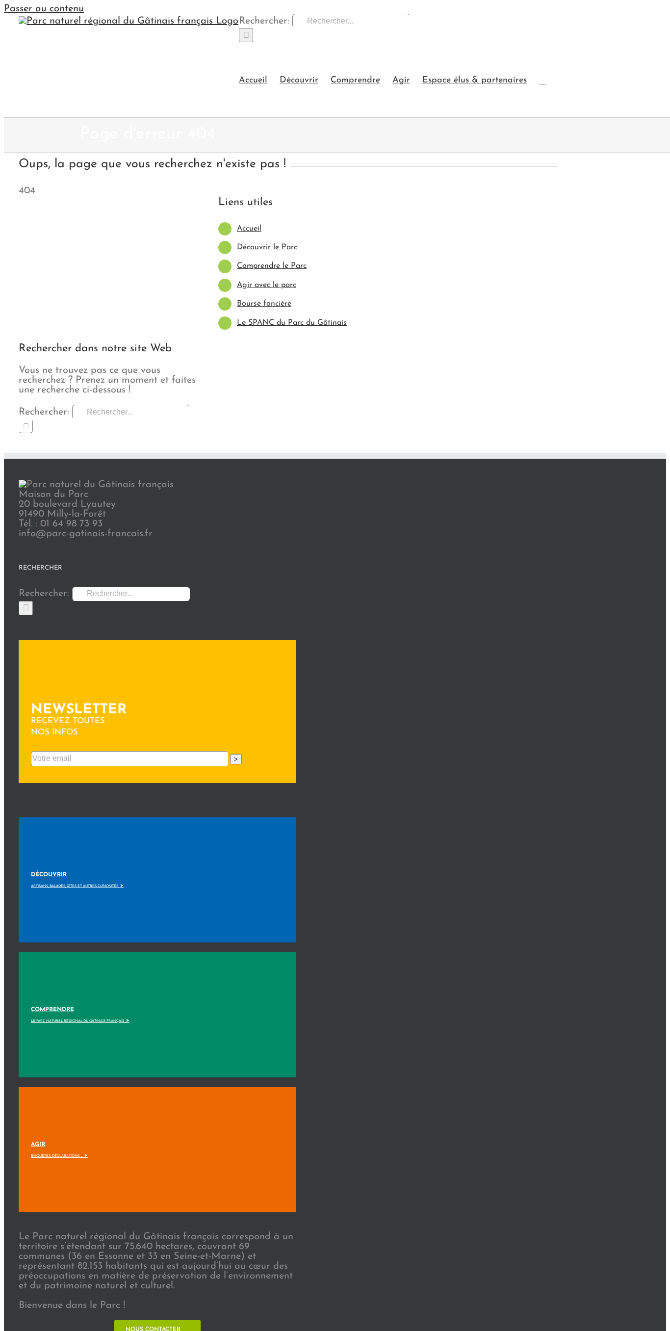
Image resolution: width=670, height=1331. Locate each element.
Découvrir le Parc (267, 247)
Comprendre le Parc (272, 266)
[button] (542, 79)
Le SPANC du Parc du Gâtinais (292, 323)
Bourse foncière (264, 304)
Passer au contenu (44, 9)
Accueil (249, 229)
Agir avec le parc (266, 285)
